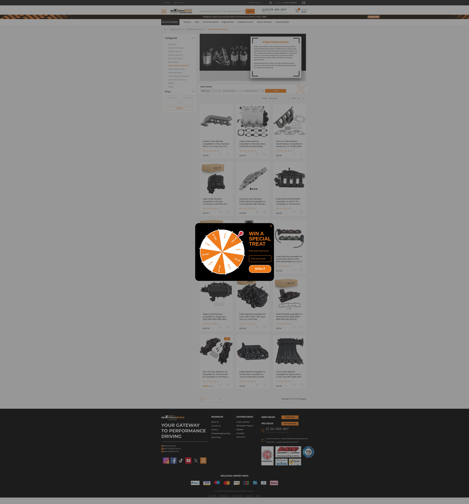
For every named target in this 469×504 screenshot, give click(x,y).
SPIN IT (260, 268)
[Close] (271, 226)
